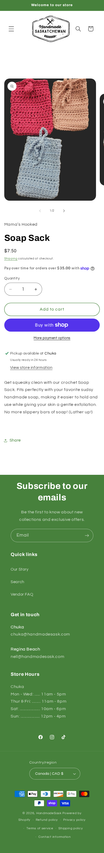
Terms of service (39, 828)
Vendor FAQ (22, 594)
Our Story (20, 569)
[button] (11, 29)
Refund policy (47, 819)
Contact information (54, 836)
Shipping (11, 258)
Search (17, 582)
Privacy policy (74, 819)
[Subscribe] (87, 535)
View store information (31, 368)
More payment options (52, 338)
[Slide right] (64, 211)
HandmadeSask (49, 813)
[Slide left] (40, 211)
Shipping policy (70, 828)
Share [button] (15, 440)
